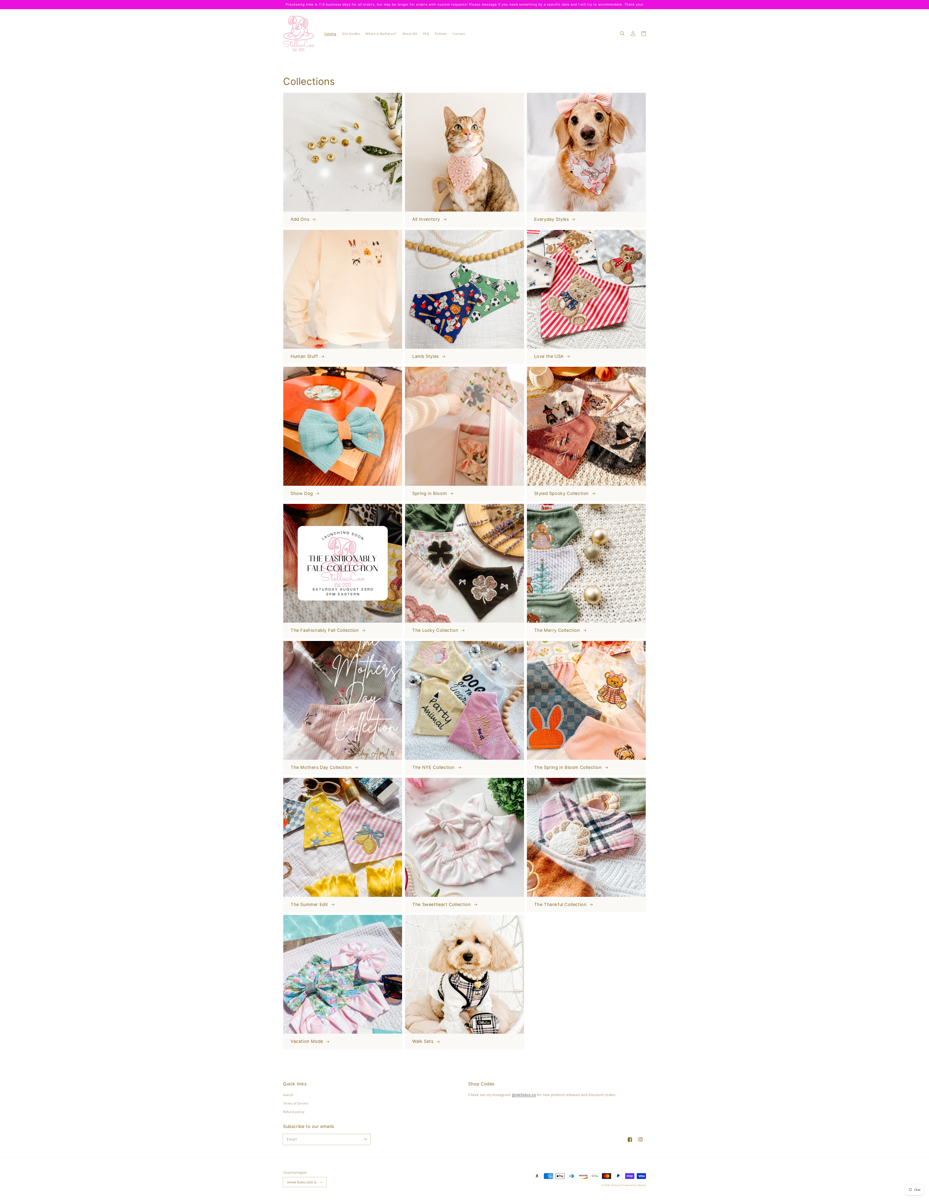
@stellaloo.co (524, 1094)
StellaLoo (616, 1185)
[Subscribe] (365, 1139)
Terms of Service (295, 1103)
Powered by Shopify (634, 1185)
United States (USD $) (301, 1182)
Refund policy (294, 1112)
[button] (622, 33)
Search (288, 1095)
